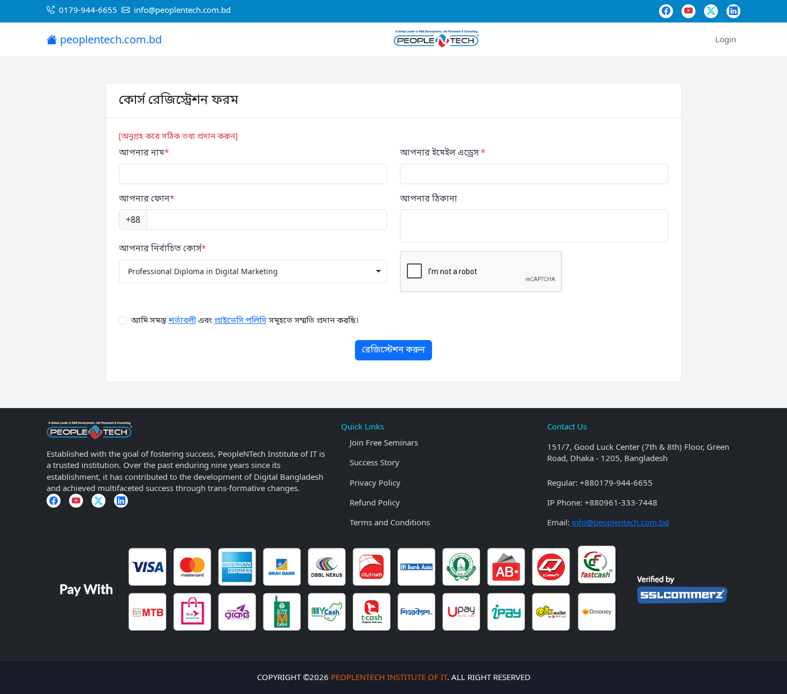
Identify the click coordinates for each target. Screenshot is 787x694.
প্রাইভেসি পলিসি (240, 320)
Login (725, 39)
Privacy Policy (375, 482)
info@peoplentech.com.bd (620, 522)
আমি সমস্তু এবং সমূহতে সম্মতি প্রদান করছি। (245, 320)
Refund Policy (375, 502)
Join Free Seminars (384, 442)
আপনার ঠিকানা (428, 199)
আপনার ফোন (147, 199)
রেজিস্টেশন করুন (393, 350)
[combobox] (253, 271)
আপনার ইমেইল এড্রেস (443, 153)
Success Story (374, 462)
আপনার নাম (144, 153)
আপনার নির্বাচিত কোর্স (162, 249)
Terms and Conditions (390, 522)
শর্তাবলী (182, 320)
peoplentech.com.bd (109, 39)
